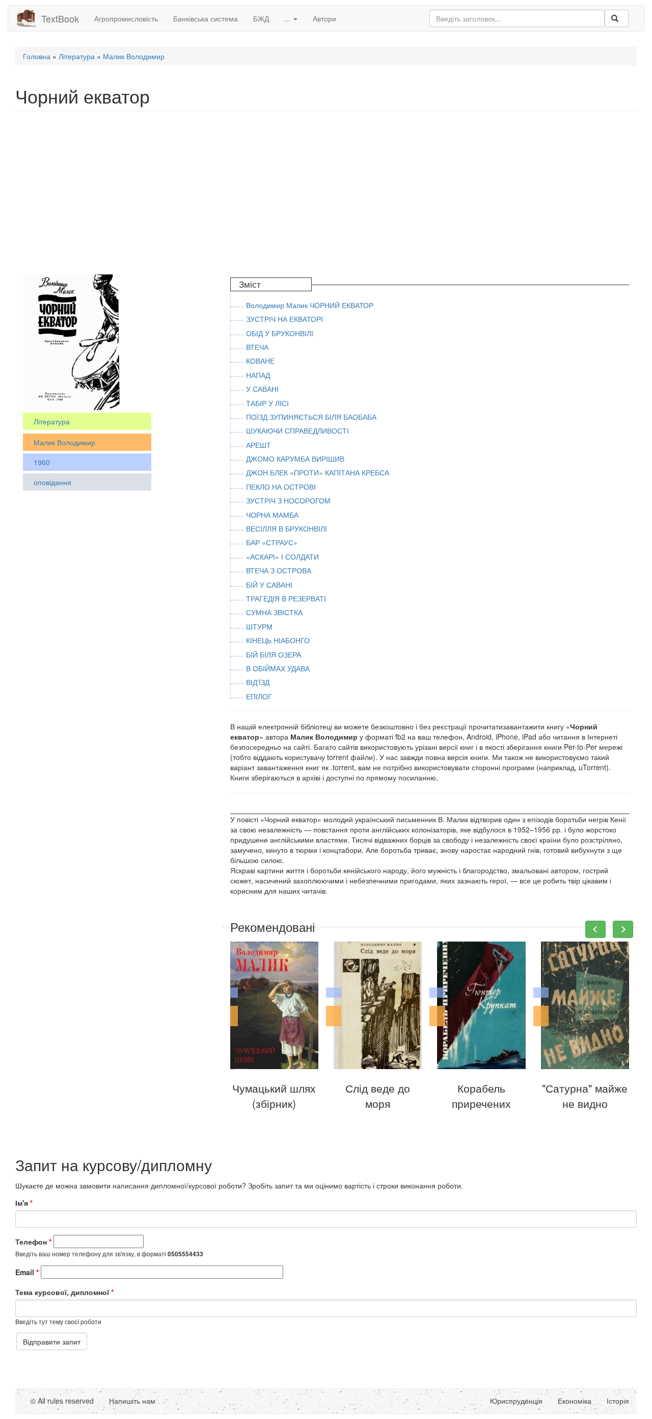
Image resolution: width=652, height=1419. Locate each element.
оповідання (52, 482)
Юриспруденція (516, 1401)
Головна (36, 56)
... (288, 18)
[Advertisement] (321, 192)
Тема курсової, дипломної (64, 1292)
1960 (42, 462)
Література (77, 56)
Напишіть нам (132, 1401)
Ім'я (24, 1203)
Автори (324, 18)
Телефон (33, 1241)
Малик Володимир (134, 56)
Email (27, 1272)
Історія (618, 1401)
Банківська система (205, 18)
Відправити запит (51, 1341)
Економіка (574, 1401)
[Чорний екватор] (71, 341)
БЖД (261, 18)
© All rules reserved (62, 1401)
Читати (276, 1046)
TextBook (60, 18)
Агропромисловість (126, 18)
